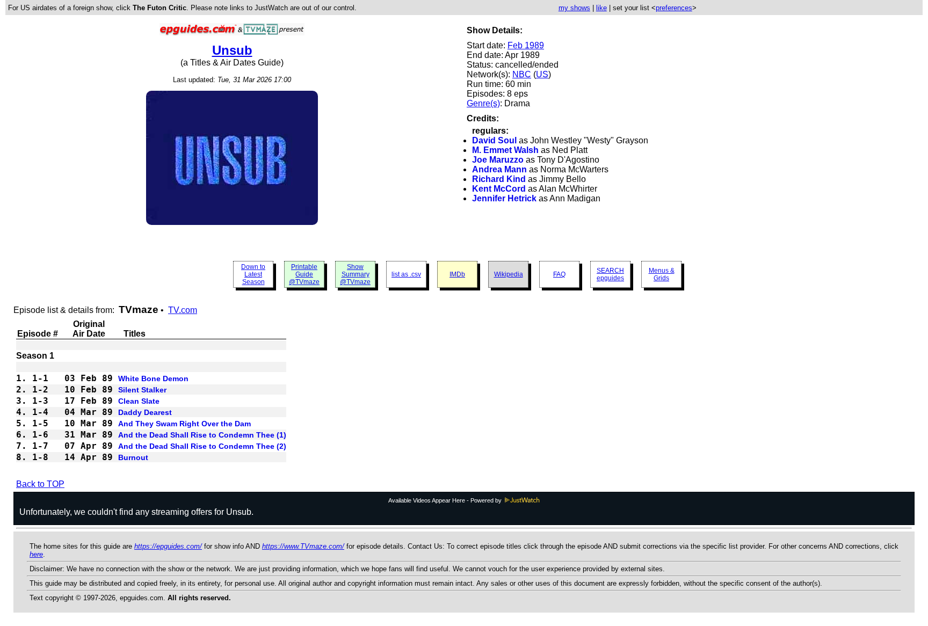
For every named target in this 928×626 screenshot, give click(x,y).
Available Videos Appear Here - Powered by (445, 500)
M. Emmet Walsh (505, 150)
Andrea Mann (499, 169)
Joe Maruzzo (498, 159)
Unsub (232, 50)
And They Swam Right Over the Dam (184, 423)
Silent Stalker (142, 389)
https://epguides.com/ (168, 546)
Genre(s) (483, 103)
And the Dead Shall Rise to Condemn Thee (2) (202, 446)
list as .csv (406, 274)
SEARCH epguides (610, 274)
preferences (674, 8)
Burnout (133, 457)
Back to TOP (40, 484)
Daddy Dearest (145, 412)
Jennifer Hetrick (504, 198)
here (36, 554)
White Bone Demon (153, 378)
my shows (574, 8)
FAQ (559, 274)
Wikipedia (508, 274)
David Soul (494, 140)
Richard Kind (499, 179)
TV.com (182, 310)
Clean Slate (139, 401)
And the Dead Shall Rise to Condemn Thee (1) (202, 435)
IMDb (457, 274)
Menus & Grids (662, 274)
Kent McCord (499, 188)
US (542, 74)
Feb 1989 (526, 45)
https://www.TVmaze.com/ (303, 546)
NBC (521, 74)
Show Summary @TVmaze (355, 274)
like (601, 8)
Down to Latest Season (253, 274)
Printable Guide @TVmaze (304, 274)
